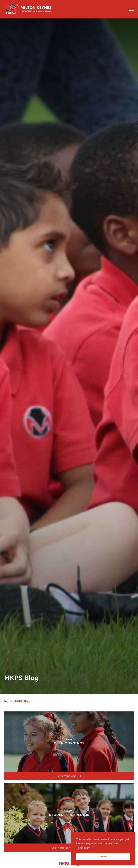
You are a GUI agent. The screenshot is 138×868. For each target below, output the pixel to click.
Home (8, 701)
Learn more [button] (83, 848)
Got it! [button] (103, 856)
